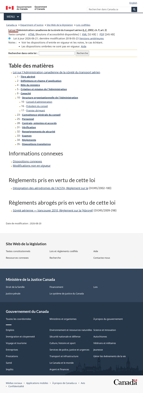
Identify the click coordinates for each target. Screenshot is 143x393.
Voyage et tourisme (16, 343)
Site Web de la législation (60, 25)
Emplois (10, 330)
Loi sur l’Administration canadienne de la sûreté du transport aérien (56, 72)
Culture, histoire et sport (63, 343)
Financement (56, 287)
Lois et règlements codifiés (64, 251)
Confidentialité (16, 386)
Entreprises (12, 349)
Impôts (9, 369)
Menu (14, 16)
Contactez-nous (101, 257)
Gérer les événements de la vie (109, 356)
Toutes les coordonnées (18, 319)
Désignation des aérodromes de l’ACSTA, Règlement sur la (50, 188)
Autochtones (100, 336)
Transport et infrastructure (64, 356)
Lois (95, 287)
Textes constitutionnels (18, 251)
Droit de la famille (15, 287)
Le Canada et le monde (62, 362)
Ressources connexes (17, 257)
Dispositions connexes (27, 161)
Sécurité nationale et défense (65, 336)
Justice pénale (13, 293)
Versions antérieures (91, 38)
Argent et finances (59, 369)
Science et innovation (104, 330)
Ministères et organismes (63, 319)
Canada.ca (11, 25)
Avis (83, 383)
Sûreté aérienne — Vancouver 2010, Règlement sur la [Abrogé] (53, 210)
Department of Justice (31, 25)
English (133, 2)
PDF (102, 34)
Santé (9, 362)
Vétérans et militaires (104, 343)
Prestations (12, 356)
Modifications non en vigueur (32, 165)
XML (84, 34)
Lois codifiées (83, 25)
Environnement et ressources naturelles (71, 330)
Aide (83, 46)
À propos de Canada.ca (64, 383)
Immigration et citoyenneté (20, 336)
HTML (31, 34)
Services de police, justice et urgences (69, 349)
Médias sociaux (14, 383)
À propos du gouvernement (108, 319)
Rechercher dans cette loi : (23, 53)
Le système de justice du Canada (67, 293)
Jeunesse (98, 349)
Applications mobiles (37, 383)
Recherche (55, 257)
